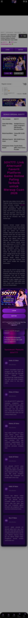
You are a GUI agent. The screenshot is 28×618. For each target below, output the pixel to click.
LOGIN (14, 310)
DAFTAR (14, 316)
